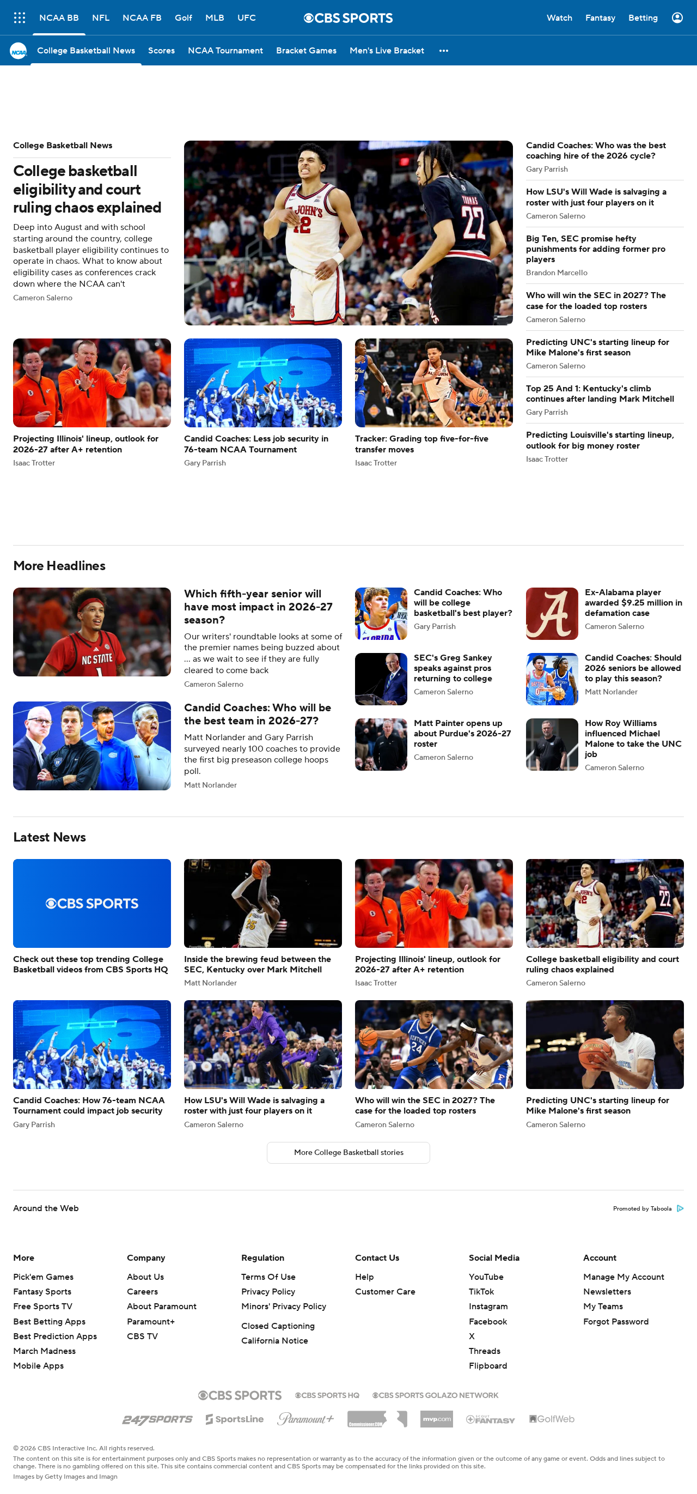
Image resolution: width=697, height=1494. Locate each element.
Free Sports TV (42, 1195)
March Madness (44, 1240)
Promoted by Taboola (642, 1098)
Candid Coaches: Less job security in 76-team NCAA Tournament (263, 353)
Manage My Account (623, 1165)
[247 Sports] (157, 1306)
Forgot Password (616, 1210)
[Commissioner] (377, 1303)
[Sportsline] (235, 1306)
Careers (142, 1180)
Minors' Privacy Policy (283, 1195)
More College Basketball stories (348, 1042)
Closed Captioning (278, 1214)
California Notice (274, 1229)
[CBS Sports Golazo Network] (435, 1283)
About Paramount (162, 1195)
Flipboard (488, 1254)
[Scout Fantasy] (491, 1307)
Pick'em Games (43, 1165)
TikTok (481, 1180)
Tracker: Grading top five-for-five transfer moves (434, 353)
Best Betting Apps (49, 1210)
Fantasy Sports (42, 1180)
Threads (484, 1240)
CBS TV (142, 1225)
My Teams (603, 1195)
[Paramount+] (305, 1305)
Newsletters (607, 1180)
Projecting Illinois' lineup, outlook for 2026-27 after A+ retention (92, 353)
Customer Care (385, 1180)
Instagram (488, 1195)
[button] (20, 17)
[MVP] (436, 1303)
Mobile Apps (38, 1254)
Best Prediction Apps (55, 1225)
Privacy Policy (268, 1180)
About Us (145, 1165)
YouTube (486, 1165)
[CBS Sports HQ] (327, 1283)
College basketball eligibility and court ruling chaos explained (263, 184)
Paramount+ (151, 1210)
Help (364, 1165)
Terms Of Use (268, 1165)
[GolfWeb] (552, 1308)
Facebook (488, 1210)
